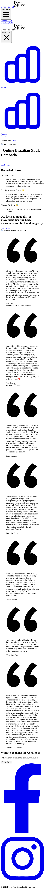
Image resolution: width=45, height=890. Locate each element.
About (3, 21)
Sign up (10, 23)
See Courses (5, 165)
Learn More (5, 228)
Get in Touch (6, 762)
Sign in (4, 23)
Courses (9, 21)
